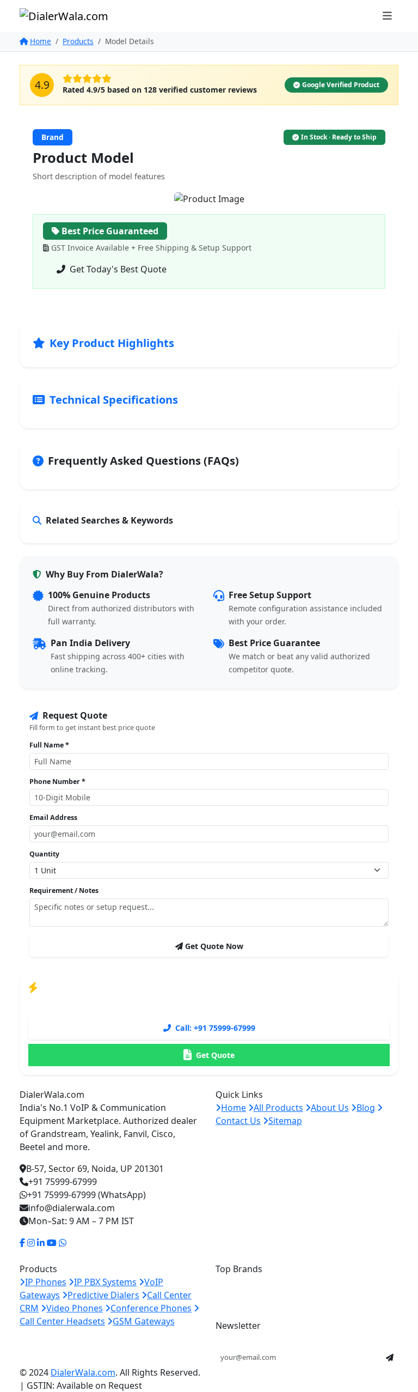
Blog (365, 1108)
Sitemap (285, 1121)
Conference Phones (151, 1308)
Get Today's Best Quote (118, 269)
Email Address (53, 817)
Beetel (375, 1282)
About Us (330, 1108)
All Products (278, 1108)
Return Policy (377, 1386)
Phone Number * (57, 781)
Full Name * (49, 745)
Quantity (44, 854)
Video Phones (74, 1308)
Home (40, 41)
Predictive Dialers (103, 1295)
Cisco (347, 1282)
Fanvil (320, 1282)
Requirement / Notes (64, 890)
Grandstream (243, 1282)
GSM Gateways (144, 1321)
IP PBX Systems (105, 1282)
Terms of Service (315, 1373)
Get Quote (215, 1055)
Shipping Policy (373, 1373)
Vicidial (230, 1299)
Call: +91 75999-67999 (215, 1028)
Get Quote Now (214, 946)
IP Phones (45, 1282)
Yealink (289, 1282)
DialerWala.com (83, 1372)
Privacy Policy (259, 1373)
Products (78, 41)
